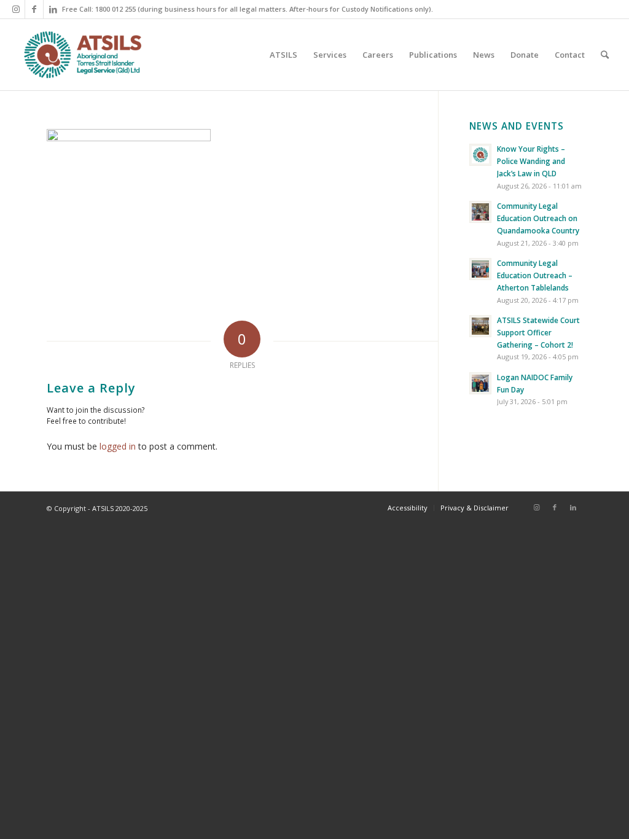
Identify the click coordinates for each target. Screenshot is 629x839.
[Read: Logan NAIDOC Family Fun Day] (480, 383)
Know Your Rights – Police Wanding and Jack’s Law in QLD (531, 161)
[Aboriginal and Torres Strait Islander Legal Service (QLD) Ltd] (82, 54)
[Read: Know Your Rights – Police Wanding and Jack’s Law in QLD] (480, 155)
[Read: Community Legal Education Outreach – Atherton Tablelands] (480, 269)
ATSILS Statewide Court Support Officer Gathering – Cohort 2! (538, 332)
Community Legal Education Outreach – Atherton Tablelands (534, 275)
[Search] (605, 54)
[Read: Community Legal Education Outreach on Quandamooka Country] (480, 212)
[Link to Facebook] (34, 9)
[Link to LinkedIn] (53, 9)
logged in (118, 446)
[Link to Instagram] (16, 9)
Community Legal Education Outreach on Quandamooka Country (538, 218)
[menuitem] (283, 54)
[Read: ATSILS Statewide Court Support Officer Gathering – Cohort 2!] (480, 326)
